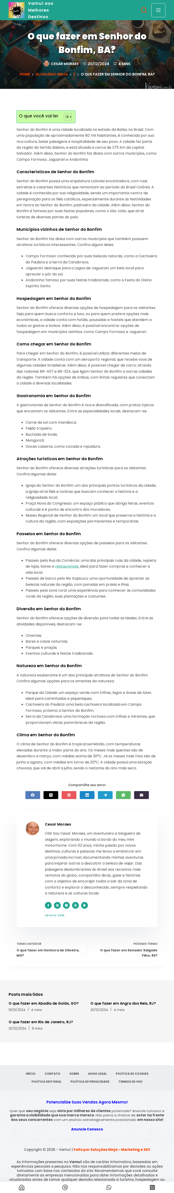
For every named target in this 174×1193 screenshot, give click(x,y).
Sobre (74, 1074)
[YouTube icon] (84, 905)
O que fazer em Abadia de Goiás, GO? (44, 1003)
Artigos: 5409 (54, 915)
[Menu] (158, 10)
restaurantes (66, 566)
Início (31, 1074)
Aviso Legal (97, 1074)
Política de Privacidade (89, 1082)
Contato (52, 1074)
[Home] (22, 1187)
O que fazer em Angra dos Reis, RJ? (123, 1003)
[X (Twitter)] (51, 795)
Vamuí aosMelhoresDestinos (40, 9)
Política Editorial (46, 1082)
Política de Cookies (132, 1074)
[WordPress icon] (75, 905)
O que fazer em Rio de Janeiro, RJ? (41, 1022)
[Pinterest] (69, 795)
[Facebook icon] (48, 905)
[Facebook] (32, 795)
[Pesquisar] (144, 10)
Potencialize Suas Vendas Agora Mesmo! (87, 1102)
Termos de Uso (130, 1082)
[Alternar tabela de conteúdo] (65, 117)
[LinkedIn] (87, 795)
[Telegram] (105, 795)
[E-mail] (141, 795)
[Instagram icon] (66, 905)
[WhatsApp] (123, 795)
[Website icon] (57, 905)
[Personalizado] (109, 1187)
